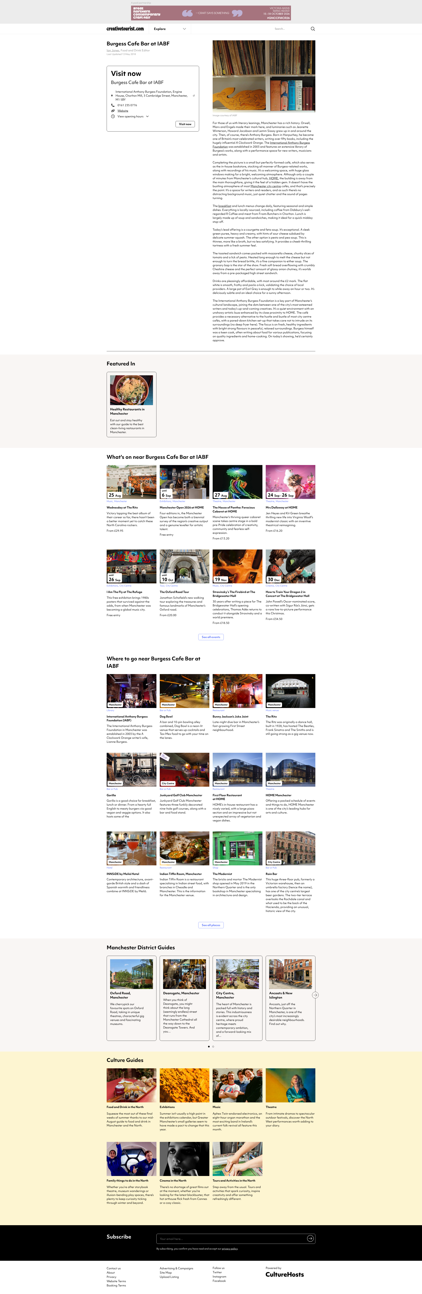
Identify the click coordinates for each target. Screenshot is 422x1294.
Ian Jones (113, 50)
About (111, 1272)
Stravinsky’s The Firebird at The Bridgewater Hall (234, 594)
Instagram (219, 1276)
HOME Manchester (278, 795)
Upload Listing (169, 1276)
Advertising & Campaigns (176, 1268)
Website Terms (116, 1281)
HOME (273, 178)
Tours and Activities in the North (234, 1180)
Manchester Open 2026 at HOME (182, 507)
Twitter (217, 1272)
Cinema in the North (173, 1180)
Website (123, 111)
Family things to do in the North (127, 1180)
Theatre (271, 1107)
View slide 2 (213, 1046)
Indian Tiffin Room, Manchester (181, 874)
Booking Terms (116, 1285)
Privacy (111, 1276)
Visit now (185, 124)
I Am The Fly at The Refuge (124, 592)
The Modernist (222, 874)
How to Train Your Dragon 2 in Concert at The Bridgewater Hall (287, 594)
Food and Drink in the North (125, 1107)
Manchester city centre (266, 186)
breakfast (224, 206)
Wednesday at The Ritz (122, 507)
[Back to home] (125, 29)
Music (217, 1107)
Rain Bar (271, 874)
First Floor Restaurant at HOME (227, 797)
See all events (211, 637)
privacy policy (230, 1248)
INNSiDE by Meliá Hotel (123, 874)
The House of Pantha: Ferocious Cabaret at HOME (234, 509)
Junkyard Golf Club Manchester (181, 795)
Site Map (166, 1272)
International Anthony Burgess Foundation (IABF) (127, 718)
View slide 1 (209, 1046)
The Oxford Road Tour (174, 592)
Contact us (114, 1268)
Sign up (310, 1238)
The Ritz (271, 716)
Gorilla (111, 795)
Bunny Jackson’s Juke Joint (230, 716)
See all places (211, 925)
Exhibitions (167, 1107)
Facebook (219, 1281)
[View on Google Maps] (194, 96)
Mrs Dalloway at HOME (282, 507)
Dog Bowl (166, 716)
